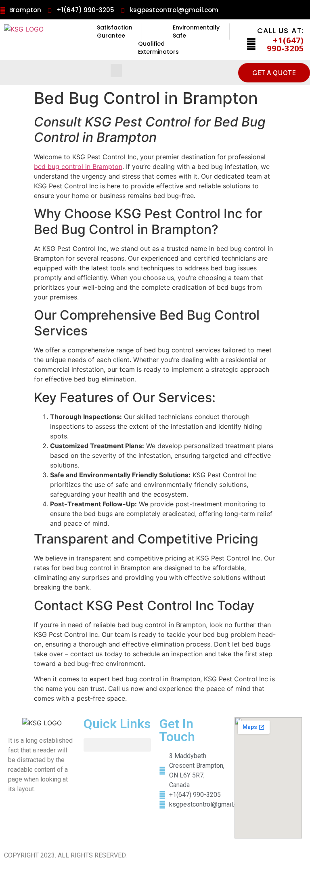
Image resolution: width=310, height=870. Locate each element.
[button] (116, 70)
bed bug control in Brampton (78, 166)
